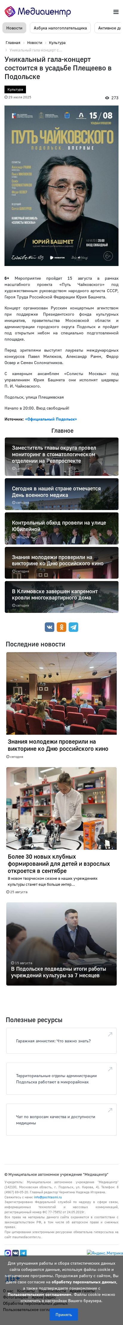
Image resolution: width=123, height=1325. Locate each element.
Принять (64, 1314)
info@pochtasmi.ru (48, 1197)
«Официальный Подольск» (51, 418)
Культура (15, 89)
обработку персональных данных (84, 1281)
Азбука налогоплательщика (60, 27)
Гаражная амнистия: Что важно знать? (53, 1040)
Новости (14, 27)
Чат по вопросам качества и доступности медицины (55, 1119)
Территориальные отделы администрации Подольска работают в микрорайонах (56, 1078)
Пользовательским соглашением (39, 1294)
